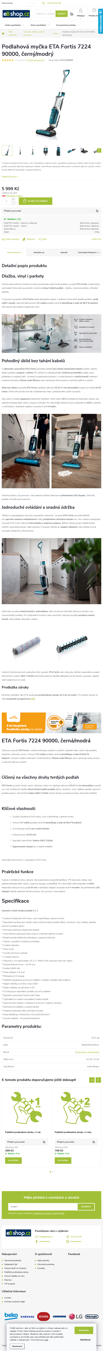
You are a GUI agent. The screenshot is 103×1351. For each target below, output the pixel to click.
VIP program (9, 1284)
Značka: (96, 239)
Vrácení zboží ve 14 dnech (15, 1268)
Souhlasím (84, 1330)
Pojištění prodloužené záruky (16, 1272)
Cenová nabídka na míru (14, 1276)
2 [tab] (52, 1171)
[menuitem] (15, 25)
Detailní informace (9, 176)
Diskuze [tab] (63, 252)
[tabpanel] (27, 1127)
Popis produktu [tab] (14, 252)
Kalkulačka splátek (14, 195)
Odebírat (86, 1206)
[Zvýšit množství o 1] (13, 199)
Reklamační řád (10, 1264)
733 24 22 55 (76, 1236)
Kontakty (41, 1268)
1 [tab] (50, 1171)
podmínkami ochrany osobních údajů (49, 1213)
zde (46, 1339)
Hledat (61, 13)
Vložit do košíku (38, 201)
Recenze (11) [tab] (39, 252)
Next (98, 1080)
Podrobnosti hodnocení (35, 60)
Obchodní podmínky (12, 1261)
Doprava (7, 1280)
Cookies (7, 1298)
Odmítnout (85, 1339)
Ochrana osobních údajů (14, 1302)
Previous (92, 1080)
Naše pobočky (7, 3)
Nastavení (17, 1346)
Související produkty (87, 252)
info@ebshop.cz (46, 1236)
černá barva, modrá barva (87, 1052)
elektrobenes (44, 1241)
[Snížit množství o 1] (13, 203)
